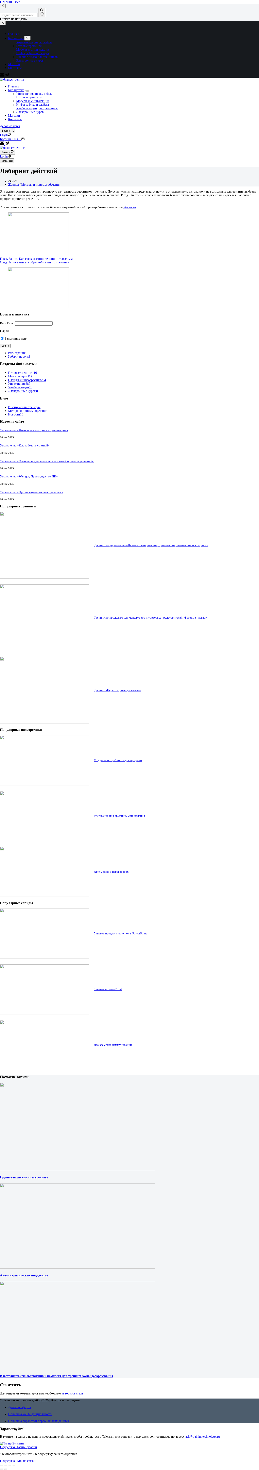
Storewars (129, 207)
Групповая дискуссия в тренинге (24, 1177)
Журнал (13, 184)
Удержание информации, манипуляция (119, 815)
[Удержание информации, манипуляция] (44, 840)
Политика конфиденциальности (30, 1414)
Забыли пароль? (19, 356)
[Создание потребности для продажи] (44, 784)
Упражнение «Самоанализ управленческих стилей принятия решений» (47, 461)
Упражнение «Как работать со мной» (25, 445)
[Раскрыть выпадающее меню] (27, 91)
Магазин (14, 115)
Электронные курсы (30, 112)
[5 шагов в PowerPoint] (44, 1013)
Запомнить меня (15, 338)
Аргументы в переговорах (111, 871)
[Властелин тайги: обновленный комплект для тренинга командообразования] (77, 1368)
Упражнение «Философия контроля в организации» (34, 430)
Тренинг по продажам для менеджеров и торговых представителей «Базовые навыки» (151, 617)
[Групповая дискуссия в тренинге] (77, 1169)
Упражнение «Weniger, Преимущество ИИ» (29, 476)
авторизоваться (72, 1393)
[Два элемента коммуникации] (44, 1069)
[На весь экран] (9, 1465)
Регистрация (16, 353)
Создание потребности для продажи (118, 760)
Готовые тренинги (29, 97)
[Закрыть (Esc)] (1, 1465)
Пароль (5, 330)
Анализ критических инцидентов (24, 1275)
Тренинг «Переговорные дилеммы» (117, 690)
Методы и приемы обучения (40, 184)
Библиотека (16, 90)
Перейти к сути (10, 1)
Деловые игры (10, 126)
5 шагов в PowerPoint (108, 989)
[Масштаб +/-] (13, 1465)
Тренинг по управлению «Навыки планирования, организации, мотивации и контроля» (151, 545)
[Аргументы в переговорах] (44, 895)
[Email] (2, 144)
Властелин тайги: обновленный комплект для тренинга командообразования (56, 1376)
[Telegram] (7, 144)
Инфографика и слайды (32, 104)
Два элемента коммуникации (113, 1044)
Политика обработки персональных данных (38, 1421)
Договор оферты (19, 1407)
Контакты (15, 119)
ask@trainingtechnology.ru (202, 1436)
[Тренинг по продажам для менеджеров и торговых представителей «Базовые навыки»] (44, 650)
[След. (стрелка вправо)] (5, 1469)
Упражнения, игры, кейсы (34, 93)
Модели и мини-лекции (32, 101)
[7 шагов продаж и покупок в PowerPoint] (44, 957)
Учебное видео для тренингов (37, 108)
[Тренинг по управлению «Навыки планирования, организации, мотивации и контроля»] (44, 577)
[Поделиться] (5, 1465)
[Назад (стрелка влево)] (1, 1469)
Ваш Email (7, 323)
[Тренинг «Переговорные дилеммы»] (44, 722)
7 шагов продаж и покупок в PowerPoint (120, 933)
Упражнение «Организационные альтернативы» (31, 492)
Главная (13, 86)
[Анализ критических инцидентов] (77, 1267)
